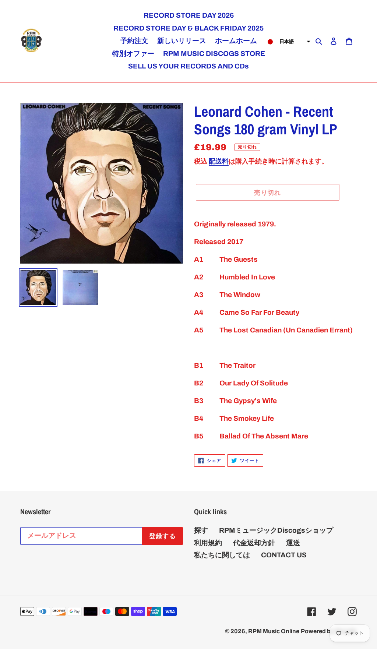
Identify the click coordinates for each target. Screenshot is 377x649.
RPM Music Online (273, 631)
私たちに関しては (222, 555)
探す (201, 530)
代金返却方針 (254, 543)
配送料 (219, 161)
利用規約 (208, 543)
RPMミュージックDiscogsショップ (276, 530)
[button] (286, 41)
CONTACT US (284, 555)
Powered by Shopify (329, 631)
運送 (293, 543)
